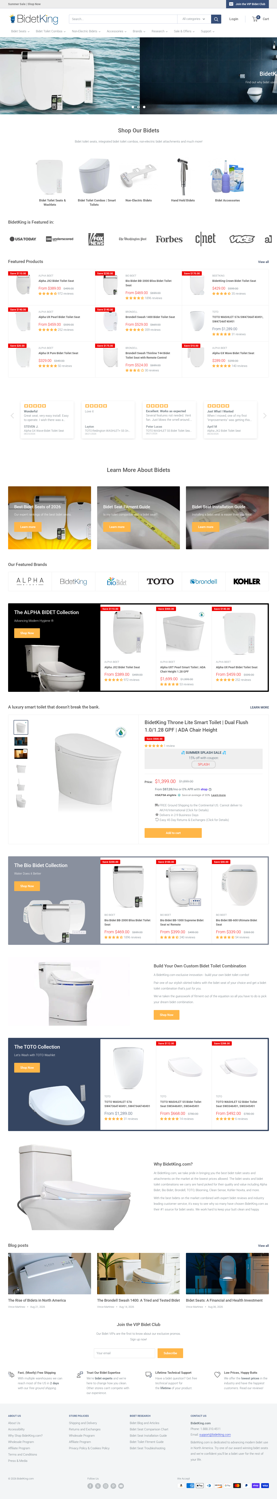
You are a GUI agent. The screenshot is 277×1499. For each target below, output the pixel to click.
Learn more (218, 795)
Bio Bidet (131, 275)
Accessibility (16, 1429)
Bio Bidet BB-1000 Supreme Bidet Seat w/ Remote (182, 922)
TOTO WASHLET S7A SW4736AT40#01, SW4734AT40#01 (237, 319)
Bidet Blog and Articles (144, 1423)
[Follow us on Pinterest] (113, 1486)
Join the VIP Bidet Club (250, 4)
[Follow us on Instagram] (105, 1486)
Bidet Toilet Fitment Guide (147, 1442)
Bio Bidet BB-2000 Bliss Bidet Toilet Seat (149, 283)
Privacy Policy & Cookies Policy (89, 1448)
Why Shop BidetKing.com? (25, 1436)
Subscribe (170, 1353)
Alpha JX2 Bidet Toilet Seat (56, 281)
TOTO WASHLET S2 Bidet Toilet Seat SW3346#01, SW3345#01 (236, 1104)
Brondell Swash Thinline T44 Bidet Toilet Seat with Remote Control (148, 355)
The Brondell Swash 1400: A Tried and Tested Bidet (138, 1300)
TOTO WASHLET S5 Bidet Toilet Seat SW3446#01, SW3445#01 (180, 1104)
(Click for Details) (197, 810)
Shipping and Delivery (83, 1423)
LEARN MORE (260, 707)
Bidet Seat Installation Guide (148, 1436)
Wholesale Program (21, 1442)
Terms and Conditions (22, 1455)
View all (264, 262)
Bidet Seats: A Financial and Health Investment (224, 1300)
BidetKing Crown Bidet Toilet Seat (234, 281)
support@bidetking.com (215, 1435)
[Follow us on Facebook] (90, 1486)
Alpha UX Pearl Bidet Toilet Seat (59, 317)
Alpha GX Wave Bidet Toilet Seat (233, 353)
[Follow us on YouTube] (121, 1486)
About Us (14, 1423)
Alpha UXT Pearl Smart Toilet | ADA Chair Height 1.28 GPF (182, 669)
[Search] (216, 19)
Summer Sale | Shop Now (24, 4)
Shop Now (27, 633)
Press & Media (17, 1461)
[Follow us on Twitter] (98, 1486)
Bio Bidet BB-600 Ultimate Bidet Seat (236, 922)
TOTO (215, 311)
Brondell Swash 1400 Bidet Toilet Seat (150, 317)
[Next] (267, 647)
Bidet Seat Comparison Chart (149, 1429)
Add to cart (173, 833)
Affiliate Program (19, 1448)
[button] (13, 416)
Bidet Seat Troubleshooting (147, 1448)
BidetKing (218, 275)
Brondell (131, 311)
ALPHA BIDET (46, 275)
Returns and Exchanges (85, 1429)
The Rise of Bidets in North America (37, 1300)
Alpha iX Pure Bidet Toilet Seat (58, 353)
